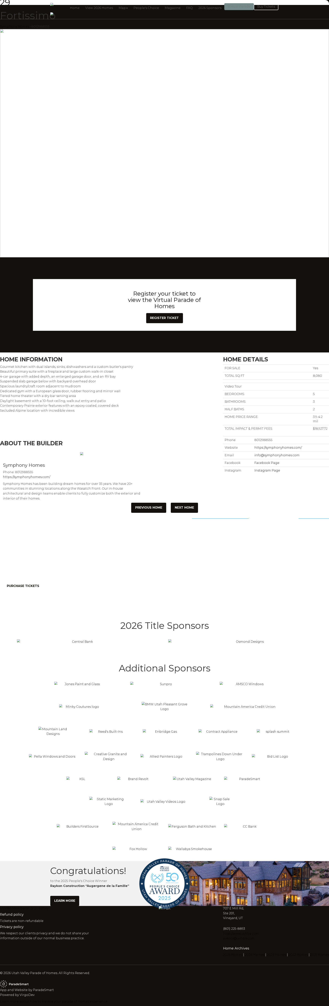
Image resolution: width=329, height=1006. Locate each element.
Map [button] (122, 8)
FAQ (189, 8)
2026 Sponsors (209, 8)
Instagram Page (267, 470)
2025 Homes (232, 955)
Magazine (172, 8)
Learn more (64, 901)
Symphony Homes (14, 26)
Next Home (184, 507)
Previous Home (148, 507)
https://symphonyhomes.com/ (26, 477)
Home (75, 8)
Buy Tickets (266, 6)
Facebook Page (266, 463)
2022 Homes (298, 955)
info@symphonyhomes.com (276, 455)
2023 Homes (276, 955)
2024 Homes (254, 955)
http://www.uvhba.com (241, 933)
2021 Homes (319, 955)
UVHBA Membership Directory (24, 908)
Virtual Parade (239, 6)
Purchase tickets (23, 586)
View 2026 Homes (99, 8)
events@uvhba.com (239, 938)
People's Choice (146, 8)
